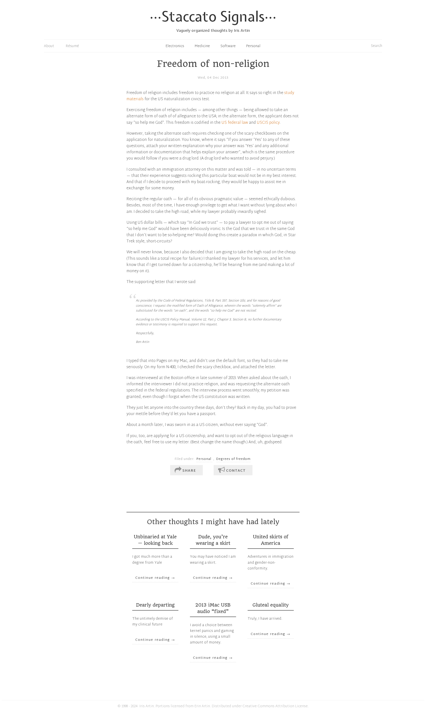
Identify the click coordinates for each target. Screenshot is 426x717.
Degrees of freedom (233, 459)
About (49, 46)
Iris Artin (146, 706)
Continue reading (155, 578)
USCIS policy (268, 122)
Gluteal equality (270, 605)
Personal (253, 46)
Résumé (72, 46)
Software (228, 46)
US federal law (234, 122)
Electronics (175, 46)
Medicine (202, 46)
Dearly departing (155, 605)
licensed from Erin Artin (190, 706)
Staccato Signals (213, 16)
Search (376, 46)
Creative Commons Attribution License (275, 706)
